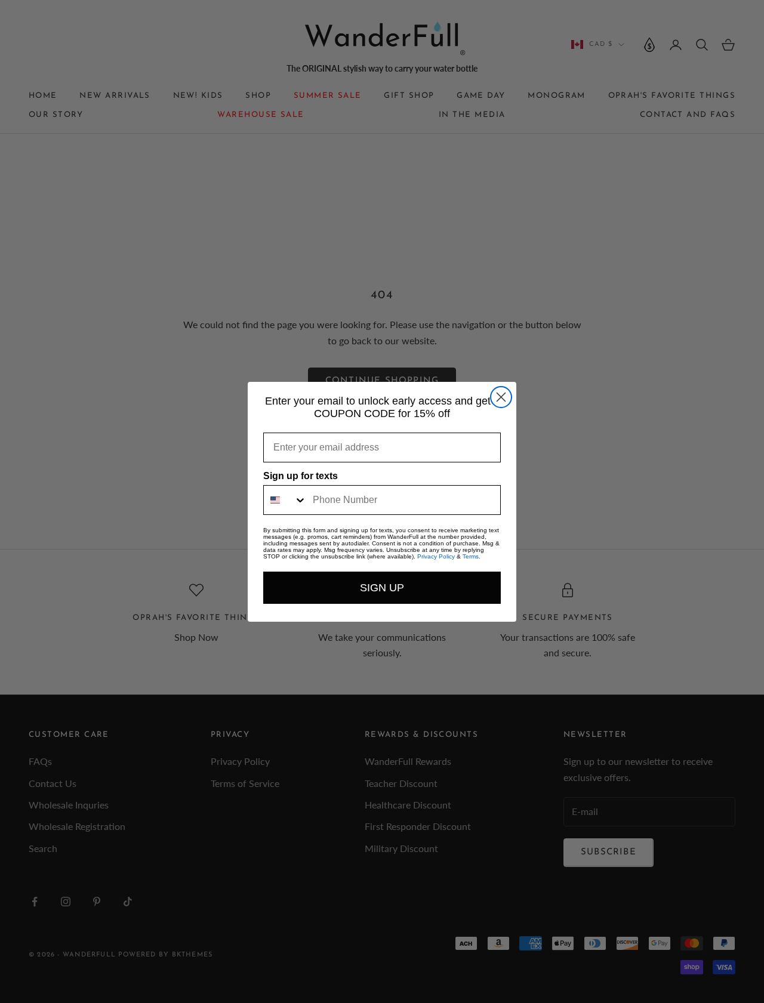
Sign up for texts (300, 476)
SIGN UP (382, 588)
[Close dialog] (501, 397)
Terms (471, 556)
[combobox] (285, 500)
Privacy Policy (436, 556)
